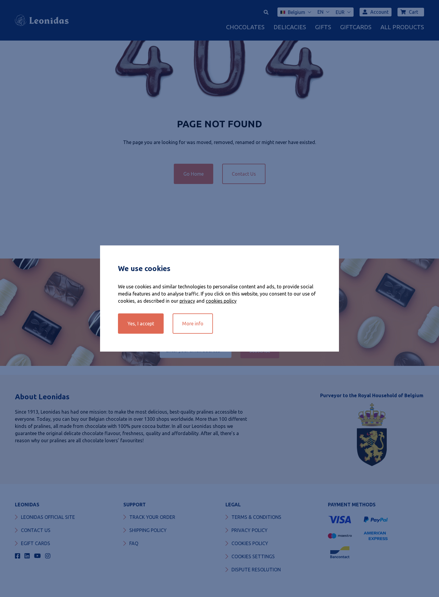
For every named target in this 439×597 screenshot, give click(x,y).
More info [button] (192, 323)
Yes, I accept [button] (141, 323)
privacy (187, 301)
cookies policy (221, 301)
